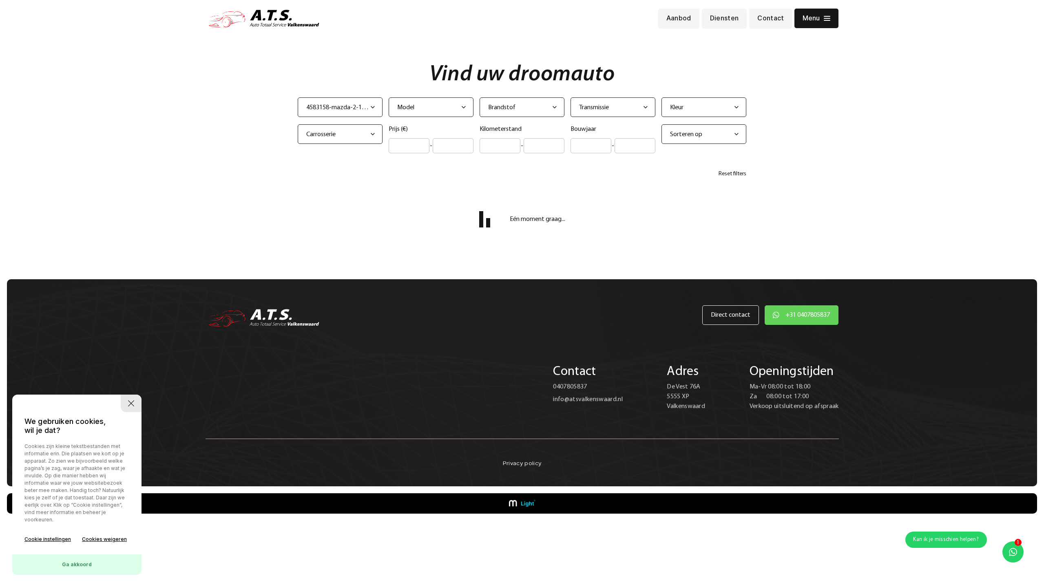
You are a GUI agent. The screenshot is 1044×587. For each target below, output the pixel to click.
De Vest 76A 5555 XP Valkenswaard (686, 397)
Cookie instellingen (47, 539)
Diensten (724, 18)
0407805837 (570, 387)
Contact (770, 18)
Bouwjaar (583, 129)
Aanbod (678, 18)
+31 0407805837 (807, 315)
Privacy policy (522, 464)
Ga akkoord (77, 564)
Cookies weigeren (104, 539)
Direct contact (730, 315)
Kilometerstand (501, 129)
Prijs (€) (398, 129)
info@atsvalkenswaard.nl (587, 399)
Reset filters (732, 174)
